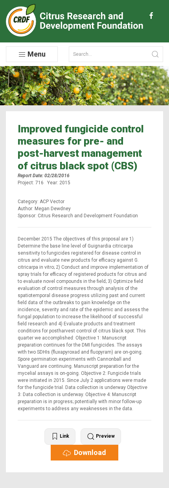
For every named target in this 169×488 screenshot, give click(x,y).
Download (88, 452)
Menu (36, 54)
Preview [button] (105, 436)
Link (64, 436)
